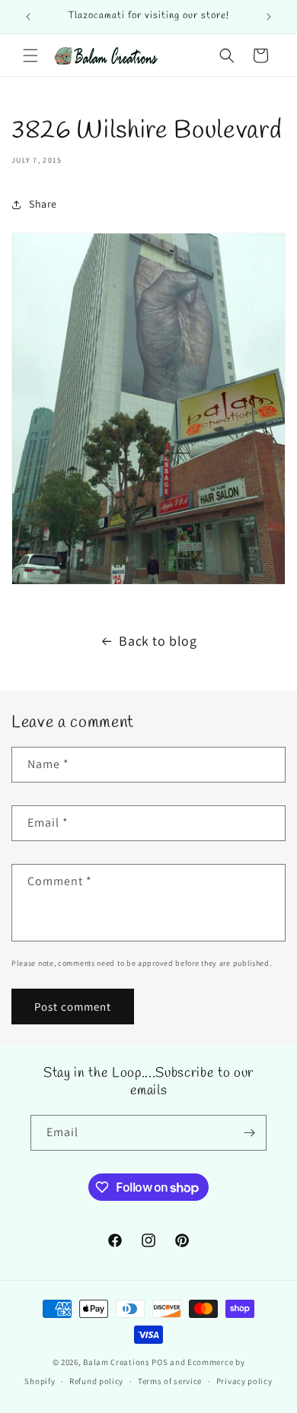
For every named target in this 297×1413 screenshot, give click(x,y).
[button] (30, 55)
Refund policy (96, 1381)
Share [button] (43, 204)
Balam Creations (116, 1362)
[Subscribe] (249, 1133)
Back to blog (157, 640)
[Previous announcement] (28, 16)
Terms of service (170, 1381)
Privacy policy (244, 1381)
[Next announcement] (269, 16)
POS (160, 1362)
